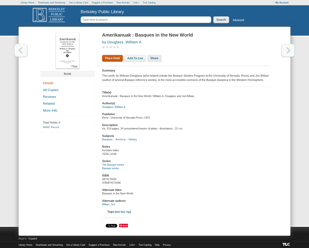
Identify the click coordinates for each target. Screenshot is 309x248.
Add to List (135, 58)
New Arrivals (123, 2)
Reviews (49, 97)
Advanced (238, 19)
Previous (20, 50)
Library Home (27, 2)
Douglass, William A (113, 106)
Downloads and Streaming (51, 2)
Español (33, 238)
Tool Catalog (149, 2)
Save (125, 225)
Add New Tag (123, 212)
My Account (281, 2)
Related (49, 103)
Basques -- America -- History (119, 139)
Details (48, 83)
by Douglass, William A (121, 42)
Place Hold (112, 58)
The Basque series (113, 164)
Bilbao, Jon (108, 204)
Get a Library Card (78, 2)
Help (157, 245)
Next (288, 50)
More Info (50, 110)
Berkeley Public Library (102, 11)
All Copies (50, 90)
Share (154, 58)
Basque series (110, 168)
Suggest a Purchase (102, 2)
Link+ (136, 2)
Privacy (167, 245)
